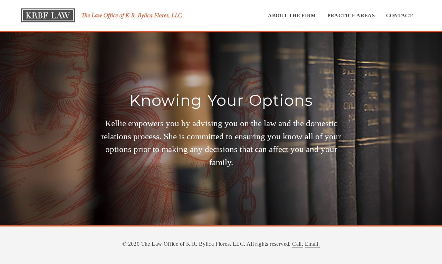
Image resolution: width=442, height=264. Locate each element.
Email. (312, 244)
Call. (297, 244)
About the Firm (292, 15)
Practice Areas (351, 15)
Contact (399, 15)
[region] (221, 128)
